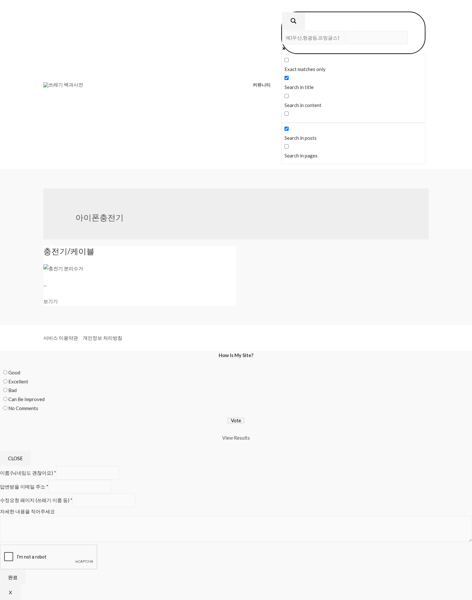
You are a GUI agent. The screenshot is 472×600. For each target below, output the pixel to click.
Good (14, 372)
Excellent (18, 381)
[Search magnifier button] (293, 21)
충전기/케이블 (68, 251)
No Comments (23, 408)
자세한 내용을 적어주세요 (27, 511)
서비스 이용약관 (60, 338)
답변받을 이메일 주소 (24, 486)
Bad (12, 390)
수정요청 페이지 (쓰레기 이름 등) (36, 500)
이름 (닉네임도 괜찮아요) (28, 473)
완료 (13, 577)
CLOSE (15, 458)
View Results (236, 438)
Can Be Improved (26, 399)
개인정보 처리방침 (102, 338)
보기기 (50, 301)
